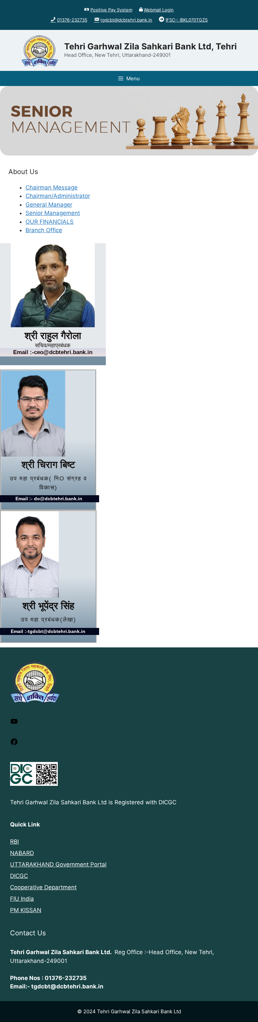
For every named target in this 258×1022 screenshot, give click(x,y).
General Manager (49, 204)
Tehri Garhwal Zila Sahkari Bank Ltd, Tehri (150, 46)
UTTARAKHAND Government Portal (58, 864)
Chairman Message (52, 187)
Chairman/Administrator (58, 196)
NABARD (22, 853)
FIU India (22, 898)
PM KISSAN (25, 910)
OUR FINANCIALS (50, 221)
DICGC (19, 875)
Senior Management (53, 213)
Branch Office (44, 230)
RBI (14, 841)
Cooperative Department (43, 887)
